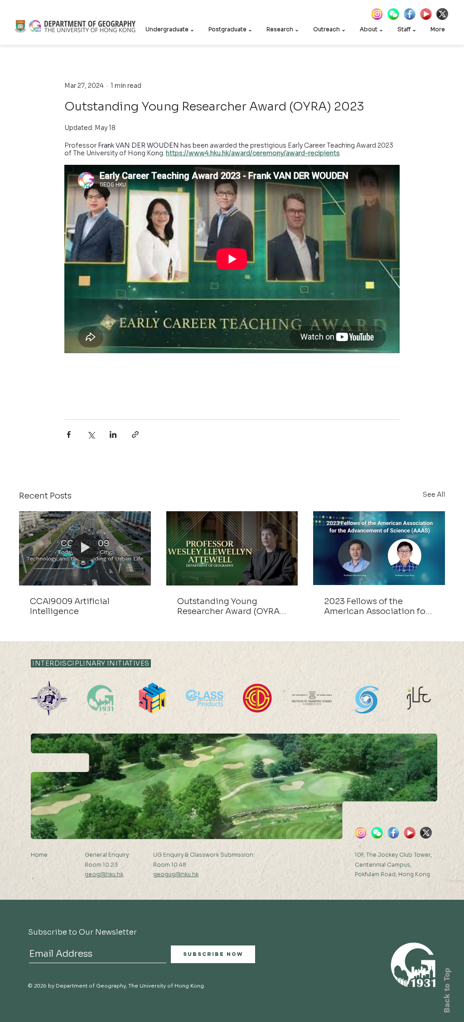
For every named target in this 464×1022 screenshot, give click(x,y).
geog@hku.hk (104, 874)
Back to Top (446, 990)
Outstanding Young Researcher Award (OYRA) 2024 (230, 606)
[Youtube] (426, 14)
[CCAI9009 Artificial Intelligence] (85, 548)
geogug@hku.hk (175, 874)
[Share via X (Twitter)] (91, 434)
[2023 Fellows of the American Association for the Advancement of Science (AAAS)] (379, 548)
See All (434, 494)
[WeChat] (393, 14)
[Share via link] (135, 434)
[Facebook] (410, 14)
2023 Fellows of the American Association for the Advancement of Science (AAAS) (376, 606)
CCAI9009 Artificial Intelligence (70, 606)
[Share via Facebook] (68, 434)
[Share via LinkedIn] (113, 434)
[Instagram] (377, 14)
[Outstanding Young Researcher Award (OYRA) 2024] (232, 548)
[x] (442, 14)
